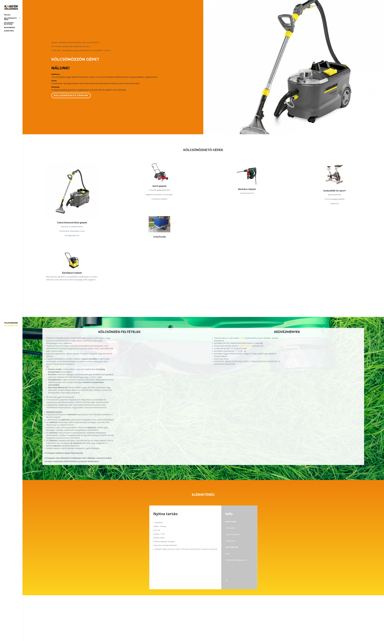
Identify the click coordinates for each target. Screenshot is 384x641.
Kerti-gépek (159, 186)
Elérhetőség (9, 31)
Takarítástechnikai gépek (72, 222)
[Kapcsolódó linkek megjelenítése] (47, 367)
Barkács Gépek (247, 189)
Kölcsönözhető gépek (10, 18)
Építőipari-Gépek (72, 272)
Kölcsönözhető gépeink (71, 95)
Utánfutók (159, 236)
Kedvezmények (9, 27)
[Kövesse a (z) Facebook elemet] (226, 580)
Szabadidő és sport (334, 190)
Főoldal (7, 15)
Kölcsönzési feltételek (9, 23)
